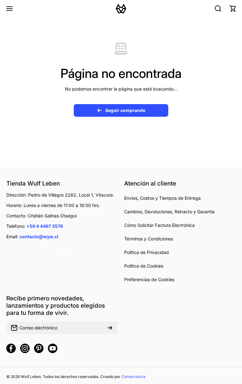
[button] (232, 8)
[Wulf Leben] (121, 8)
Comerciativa (133, 376)
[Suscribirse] (110, 328)
